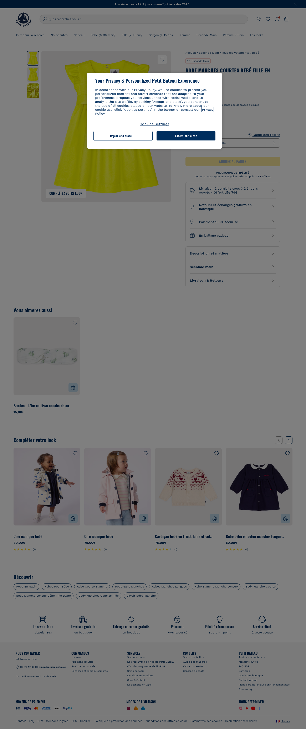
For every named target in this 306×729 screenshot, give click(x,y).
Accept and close (186, 136)
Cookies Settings (154, 124)
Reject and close (121, 136)
